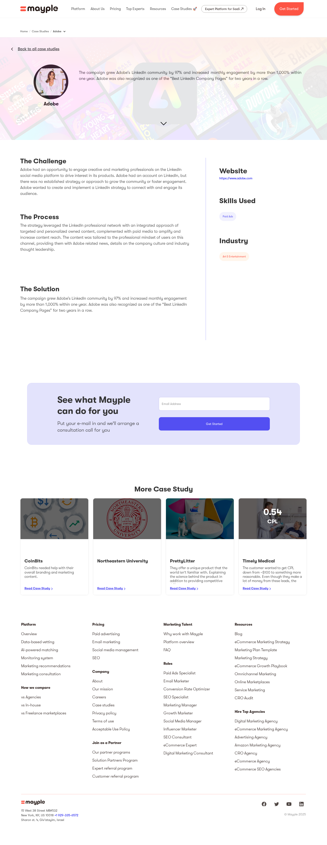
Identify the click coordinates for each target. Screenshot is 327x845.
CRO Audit (244, 698)
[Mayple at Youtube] (289, 804)
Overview (29, 634)
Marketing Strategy (251, 658)
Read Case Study (37, 588)
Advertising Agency (251, 737)
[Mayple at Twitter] (276, 804)
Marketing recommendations (46, 666)
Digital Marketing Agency (256, 721)
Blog (238, 634)
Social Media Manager (183, 721)
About (97, 681)
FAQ (167, 650)
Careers (99, 697)
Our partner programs (111, 752)
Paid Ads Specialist (180, 673)
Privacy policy (104, 713)
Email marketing (106, 642)
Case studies (103, 705)
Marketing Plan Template (256, 650)
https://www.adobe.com (235, 178)
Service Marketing (250, 690)
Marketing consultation (41, 674)
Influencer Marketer (180, 729)
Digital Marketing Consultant (188, 753)
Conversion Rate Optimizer (187, 689)
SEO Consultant (178, 737)
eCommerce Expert (180, 745)
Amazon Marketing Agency (258, 745)
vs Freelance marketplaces (43, 713)
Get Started (289, 9)
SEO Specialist (176, 697)
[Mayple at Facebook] (264, 804)
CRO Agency (246, 753)
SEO (96, 658)
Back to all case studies (38, 49)
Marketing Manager (180, 705)
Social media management (115, 650)
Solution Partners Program (115, 760)
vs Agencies (31, 697)
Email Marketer (176, 681)
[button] (78, 9)
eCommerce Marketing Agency (261, 729)
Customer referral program (115, 776)
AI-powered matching (39, 650)
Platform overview (179, 642)
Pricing (98, 625)
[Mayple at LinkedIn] (301, 804)
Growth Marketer (178, 713)
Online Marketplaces (252, 682)
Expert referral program (112, 768)
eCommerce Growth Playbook (261, 666)
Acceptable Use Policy (111, 729)
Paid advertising (106, 634)
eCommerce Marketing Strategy (262, 642)
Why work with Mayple (183, 634)
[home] (39, 9)
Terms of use (103, 721)
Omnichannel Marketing (255, 674)
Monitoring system (37, 658)
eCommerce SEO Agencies (258, 769)
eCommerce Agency (252, 761)
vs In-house (31, 705)
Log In (260, 9)
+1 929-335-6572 (66, 815)
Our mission (102, 689)
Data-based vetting (37, 642)
